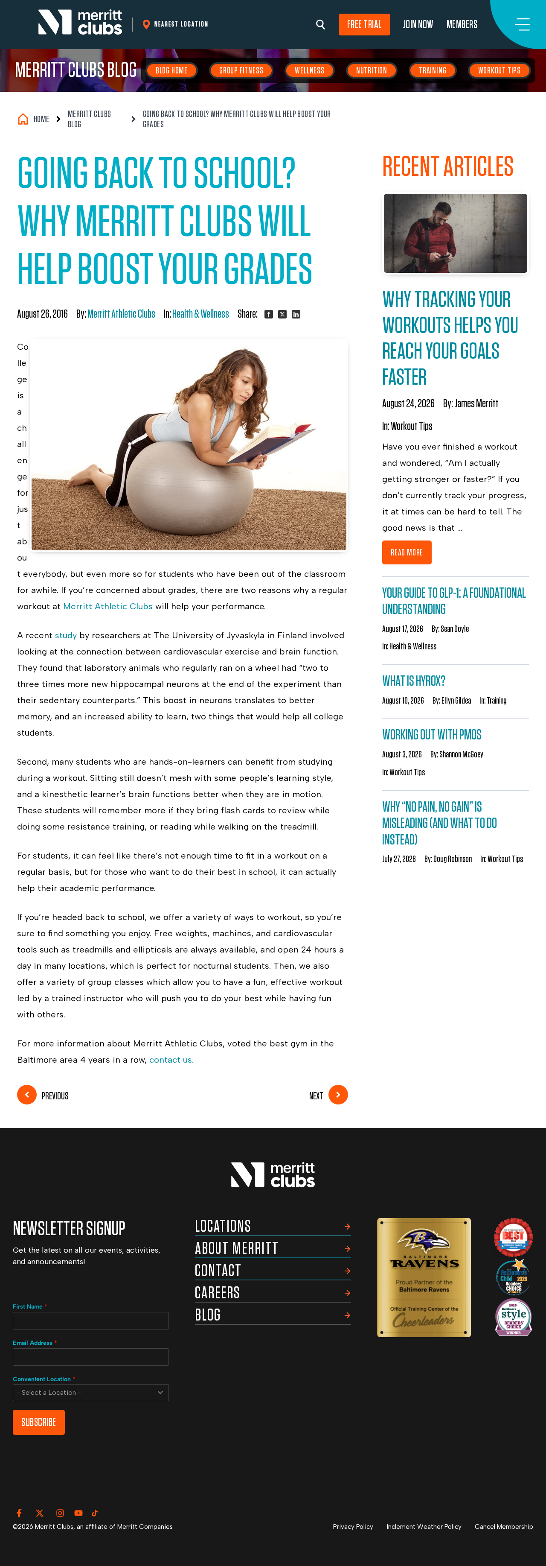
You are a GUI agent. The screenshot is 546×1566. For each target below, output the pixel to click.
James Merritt (476, 404)
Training (432, 70)
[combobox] (91, 1392)
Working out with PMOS (432, 734)
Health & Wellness (200, 314)
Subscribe (38, 1422)
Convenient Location (44, 1379)
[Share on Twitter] (282, 314)
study (66, 635)
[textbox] (82, 1393)
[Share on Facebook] (268, 314)
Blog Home (172, 70)
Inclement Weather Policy (424, 1527)
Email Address (35, 1343)
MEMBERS (462, 24)
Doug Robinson (452, 859)
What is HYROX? (413, 681)
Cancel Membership (504, 1527)
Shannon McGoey (461, 754)
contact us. (171, 1060)
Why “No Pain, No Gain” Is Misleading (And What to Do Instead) (439, 823)
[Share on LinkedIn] (296, 314)
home (41, 119)
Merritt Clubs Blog (76, 70)
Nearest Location (181, 24)
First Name (30, 1306)
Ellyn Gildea (456, 700)
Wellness (309, 70)
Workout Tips (499, 70)
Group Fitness (241, 70)
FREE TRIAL (364, 24)
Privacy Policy (353, 1527)
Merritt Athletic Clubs (121, 314)
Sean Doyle (455, 629)
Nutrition (371, 70)
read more (407, 552)
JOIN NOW (418, 24)
